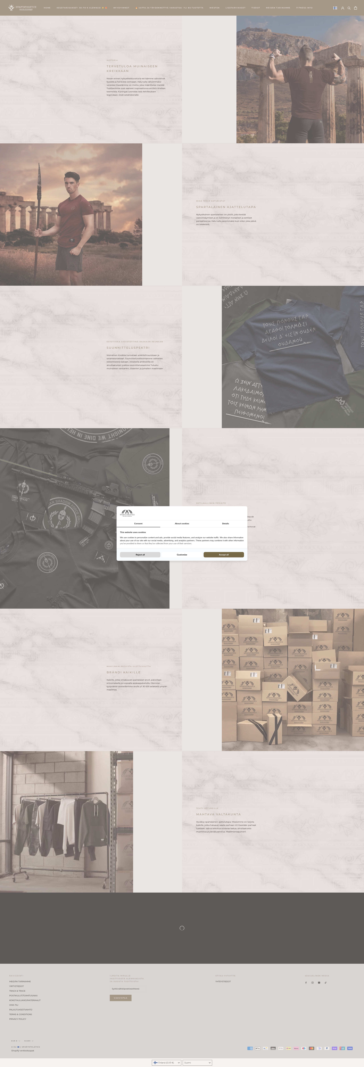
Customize (182, 555)
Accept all (224, 555)
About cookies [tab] (182, 523)
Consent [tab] (138, 523)
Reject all (140, 555)
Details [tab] (225, 523)
